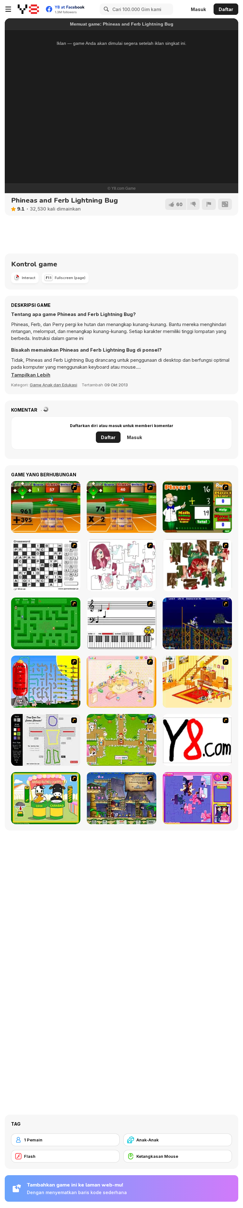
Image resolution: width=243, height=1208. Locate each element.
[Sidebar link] (8, 9)
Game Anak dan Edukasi (53, 384)
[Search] (105, 9)
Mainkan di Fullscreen (121, 150)
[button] (30, 375)
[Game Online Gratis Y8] (28, 9)
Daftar (226, 9)
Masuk (198, 9)
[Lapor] (209, 204)
